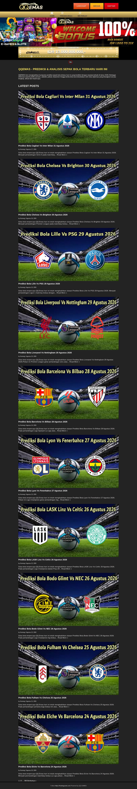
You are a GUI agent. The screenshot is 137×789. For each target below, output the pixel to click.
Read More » (62, 155)
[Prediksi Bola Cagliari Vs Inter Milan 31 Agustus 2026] (68, 116)
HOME (52, 16)
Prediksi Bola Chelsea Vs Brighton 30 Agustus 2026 (42, 215)
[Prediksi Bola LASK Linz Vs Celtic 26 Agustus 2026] (68, 530)
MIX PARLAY (82, 16)
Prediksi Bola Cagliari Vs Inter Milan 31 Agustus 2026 (43, 146)
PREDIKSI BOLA (66, 16)
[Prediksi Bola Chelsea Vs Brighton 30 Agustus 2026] (68, 185)
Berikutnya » (31, 781)
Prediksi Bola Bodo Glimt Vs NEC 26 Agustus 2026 (42, 629)
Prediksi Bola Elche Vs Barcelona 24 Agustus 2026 (42, 767)
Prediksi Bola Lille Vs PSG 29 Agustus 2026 (39, 284)
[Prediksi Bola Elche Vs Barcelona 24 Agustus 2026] (68, 737)
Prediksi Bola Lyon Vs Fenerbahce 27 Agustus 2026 (42, 491)
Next (134, 31)
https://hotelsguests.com (63, 785)
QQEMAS (21, 75)
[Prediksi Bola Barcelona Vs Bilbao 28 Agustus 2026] (68, 392)
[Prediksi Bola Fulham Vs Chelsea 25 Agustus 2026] (68, 668)
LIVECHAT (81, 6)
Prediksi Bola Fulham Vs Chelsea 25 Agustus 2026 (42, 698)
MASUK (96, 6)
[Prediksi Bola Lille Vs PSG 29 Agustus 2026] (68, 254)
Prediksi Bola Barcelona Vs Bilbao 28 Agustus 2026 (42, 422)
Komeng (22, 149)
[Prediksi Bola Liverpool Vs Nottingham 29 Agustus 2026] (68, 323)
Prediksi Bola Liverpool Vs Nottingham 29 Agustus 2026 (45, 353)
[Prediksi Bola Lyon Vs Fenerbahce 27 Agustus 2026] (68, 461)
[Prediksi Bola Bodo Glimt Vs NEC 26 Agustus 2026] (68, 599)
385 (25, 781)
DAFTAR (111, 6)
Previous (2, 31)
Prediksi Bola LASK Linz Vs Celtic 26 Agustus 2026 (42, 560)
